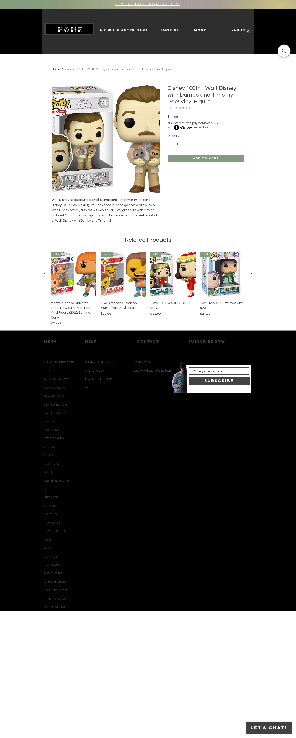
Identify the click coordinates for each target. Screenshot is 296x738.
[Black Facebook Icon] (146, 403)
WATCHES (50, 446)
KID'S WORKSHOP (55, 387)
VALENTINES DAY (55, 607)
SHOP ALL (50, 370)
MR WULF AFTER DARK (59, 362)
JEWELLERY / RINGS (57, 531)
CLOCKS (49, 455)
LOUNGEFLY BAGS (56, 590)
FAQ (88, 387)
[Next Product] (251, 274)
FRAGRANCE (52, 522)
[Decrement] (171, 144)
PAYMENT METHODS (98, 379)
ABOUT (49, 548)
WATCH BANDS (54, 438)
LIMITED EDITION (55, 404)
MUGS (48, 489)
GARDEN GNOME (56, 581)
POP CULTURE (53, 573)
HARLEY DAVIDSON (57, 413)
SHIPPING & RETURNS (99, 362)
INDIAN (49, 421)
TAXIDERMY (51, 430)
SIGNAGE (50, 472)
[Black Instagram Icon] (139, 403)
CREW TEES (51, 506)
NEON (48, 539)
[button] (248, 30)
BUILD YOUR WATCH (57, 379)
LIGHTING (50, 514)
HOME (71, 29)
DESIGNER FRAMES (57, 480)
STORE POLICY (95, 370)
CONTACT (50, 556)
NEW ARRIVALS (54, 396)
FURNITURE (51, 463)
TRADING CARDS (55, 598)
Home (56, 69)
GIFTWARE (51, 497)
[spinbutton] (177, 144)
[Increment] (184, 144)
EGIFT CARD (52, 565)
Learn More (201, 127)
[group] (148, 288)
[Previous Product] (44, 274)
